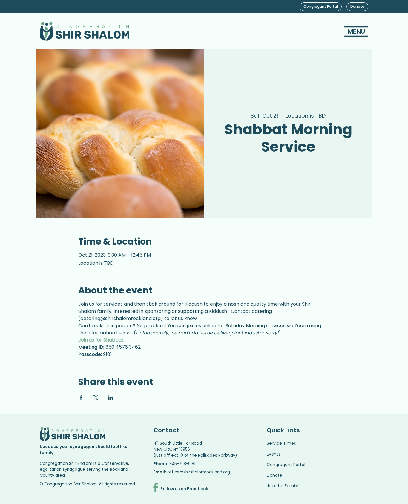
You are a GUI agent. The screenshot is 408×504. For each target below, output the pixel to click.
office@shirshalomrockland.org (198, 472)
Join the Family (282, 486)
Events (273, 454)
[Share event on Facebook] (81, 397)
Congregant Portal (286, 465)
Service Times (281, 443)
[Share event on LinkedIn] (110, 397)
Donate (274, 475)
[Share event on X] (96, 397)
